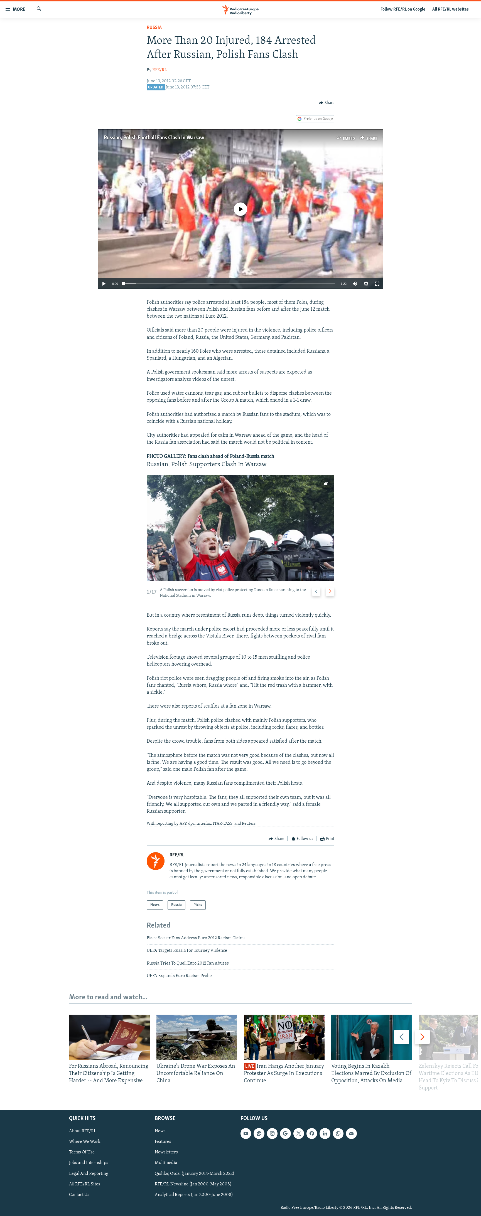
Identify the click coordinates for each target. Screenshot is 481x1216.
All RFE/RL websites (450, 9)
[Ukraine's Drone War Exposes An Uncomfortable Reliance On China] (196, 1037)
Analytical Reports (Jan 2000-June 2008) (194, 1195)
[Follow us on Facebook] (311, 1133)
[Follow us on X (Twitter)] (298, 1133)
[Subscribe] (351, 1133)
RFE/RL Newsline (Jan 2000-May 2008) (193, 1184)
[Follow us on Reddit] (259, 1133)
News (160, 1131)
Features (163, 1142)
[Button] (326, 103)
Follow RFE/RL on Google (403, 9)
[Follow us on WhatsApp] (338, 1133)
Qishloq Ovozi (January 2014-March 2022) (194, 1173)
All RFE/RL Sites (84, 1184)
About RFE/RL (82, 1131)
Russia (154, 27)
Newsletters (166, 1152)
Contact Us (79, 1195)
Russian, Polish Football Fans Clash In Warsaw (154, 138)
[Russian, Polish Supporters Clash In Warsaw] (240, 528)
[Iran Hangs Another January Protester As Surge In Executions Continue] (284, 1037)
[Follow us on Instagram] (272, 1133)
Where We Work (84, 1142)
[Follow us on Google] (285, 1133)
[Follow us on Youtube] (245, 1133)
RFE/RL (159, 70)
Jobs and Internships (88, 1163)
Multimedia (166, 1163)
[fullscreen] (377, 283)
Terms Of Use (82, 1152)
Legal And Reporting (88, 1173)
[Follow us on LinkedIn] (325, 1133)
